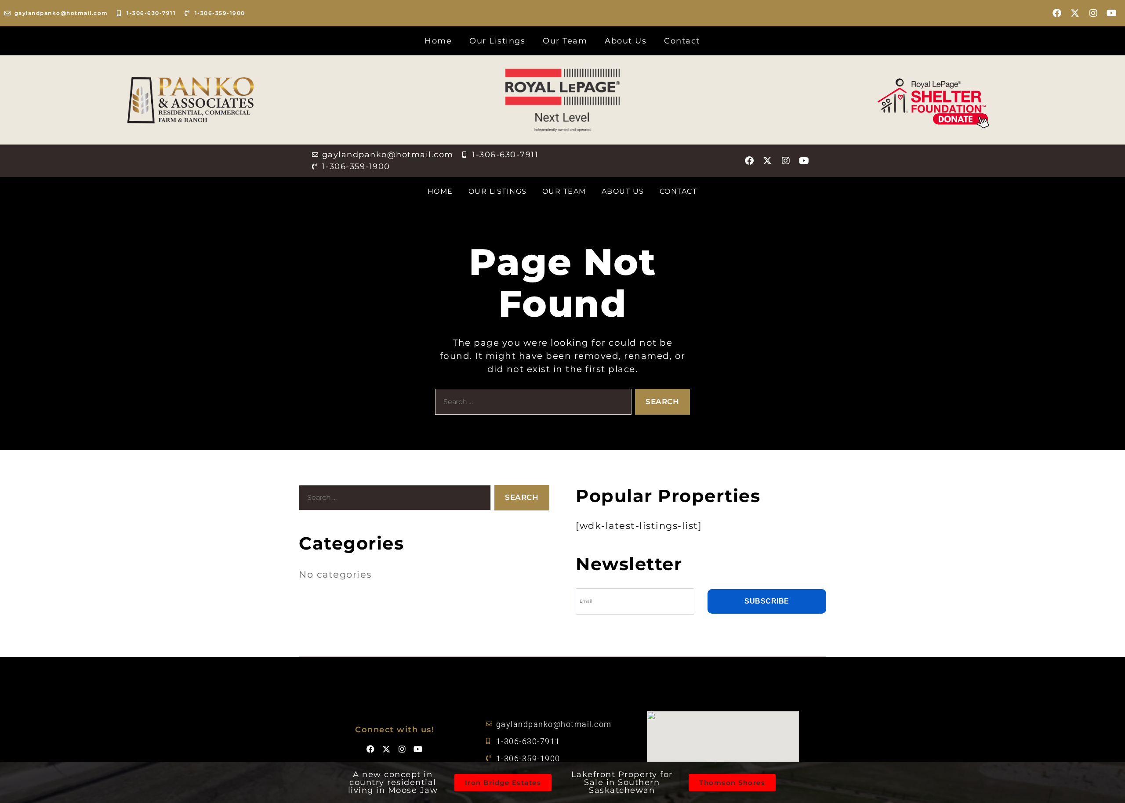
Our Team (565, 41)
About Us (625, 41)
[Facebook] (1057, 13)
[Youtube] (1112, 13)
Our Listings (497, 41)
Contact (682, 41)
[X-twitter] (1075, 13)
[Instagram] (1094, 13)
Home (438, 41)
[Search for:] (531, 403)
